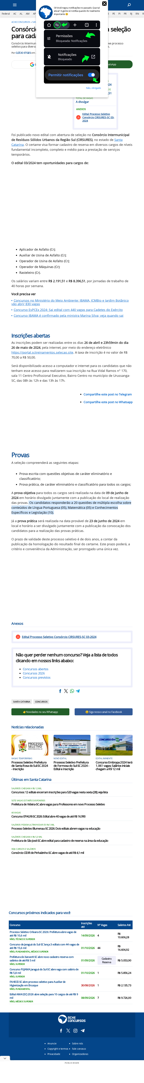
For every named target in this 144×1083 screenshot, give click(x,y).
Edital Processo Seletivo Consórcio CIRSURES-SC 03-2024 (98, 117)
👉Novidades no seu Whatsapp (40, 712)
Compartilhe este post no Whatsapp (108, 402)
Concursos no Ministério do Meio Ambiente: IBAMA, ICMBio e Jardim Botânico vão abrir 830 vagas (70, 302)
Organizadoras (80, 1054)
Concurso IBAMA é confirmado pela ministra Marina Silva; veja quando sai (68, 315)
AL (21, 13)
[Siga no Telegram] (82, 1030)
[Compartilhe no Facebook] (60, 691)
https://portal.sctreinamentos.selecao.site (42, 352)
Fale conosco (79, 1048)
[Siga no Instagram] (75, 1030)
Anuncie (51, 1043)
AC (14, 13)
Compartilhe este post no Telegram (108, 394)
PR (125, 13)
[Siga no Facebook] (61, 1030)
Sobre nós (77, 1043)
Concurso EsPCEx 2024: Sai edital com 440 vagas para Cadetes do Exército (68, 310)
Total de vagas (84, 98)
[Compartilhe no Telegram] (77, 691)
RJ (131, 13)
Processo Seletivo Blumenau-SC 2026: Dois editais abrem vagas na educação (55, 828)
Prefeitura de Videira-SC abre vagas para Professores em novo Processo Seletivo (58, 804)
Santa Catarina (21, 701)
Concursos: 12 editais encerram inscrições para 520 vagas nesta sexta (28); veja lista (59, 792)
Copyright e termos (57, 1048)
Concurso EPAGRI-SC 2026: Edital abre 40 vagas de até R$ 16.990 (48, 816)
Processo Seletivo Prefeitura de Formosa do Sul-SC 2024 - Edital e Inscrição (71, 766)
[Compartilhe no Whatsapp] (71, 691)
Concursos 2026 (34, 673)
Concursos (41, 701)
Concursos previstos (36, 677)
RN (137, 13)
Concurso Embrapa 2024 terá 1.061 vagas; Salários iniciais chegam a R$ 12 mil (114, 766)
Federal (6, 13)
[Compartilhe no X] (66, 691)
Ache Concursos (20, 22)
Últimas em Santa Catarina (31, 779)
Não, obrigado (93, 88)
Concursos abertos (35, 669)
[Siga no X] (68, 1030)
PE (113, 13)
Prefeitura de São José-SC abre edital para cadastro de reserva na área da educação (59, 841)
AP (34, 13)
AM (28, 13)
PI (119, 13)
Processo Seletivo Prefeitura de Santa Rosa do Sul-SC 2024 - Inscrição (29, 766)
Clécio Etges (23, 52)
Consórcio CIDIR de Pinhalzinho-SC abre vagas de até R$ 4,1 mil (47, 853)
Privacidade (53, 1054)
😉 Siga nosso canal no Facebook (103, 712)
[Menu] (19, 5)
